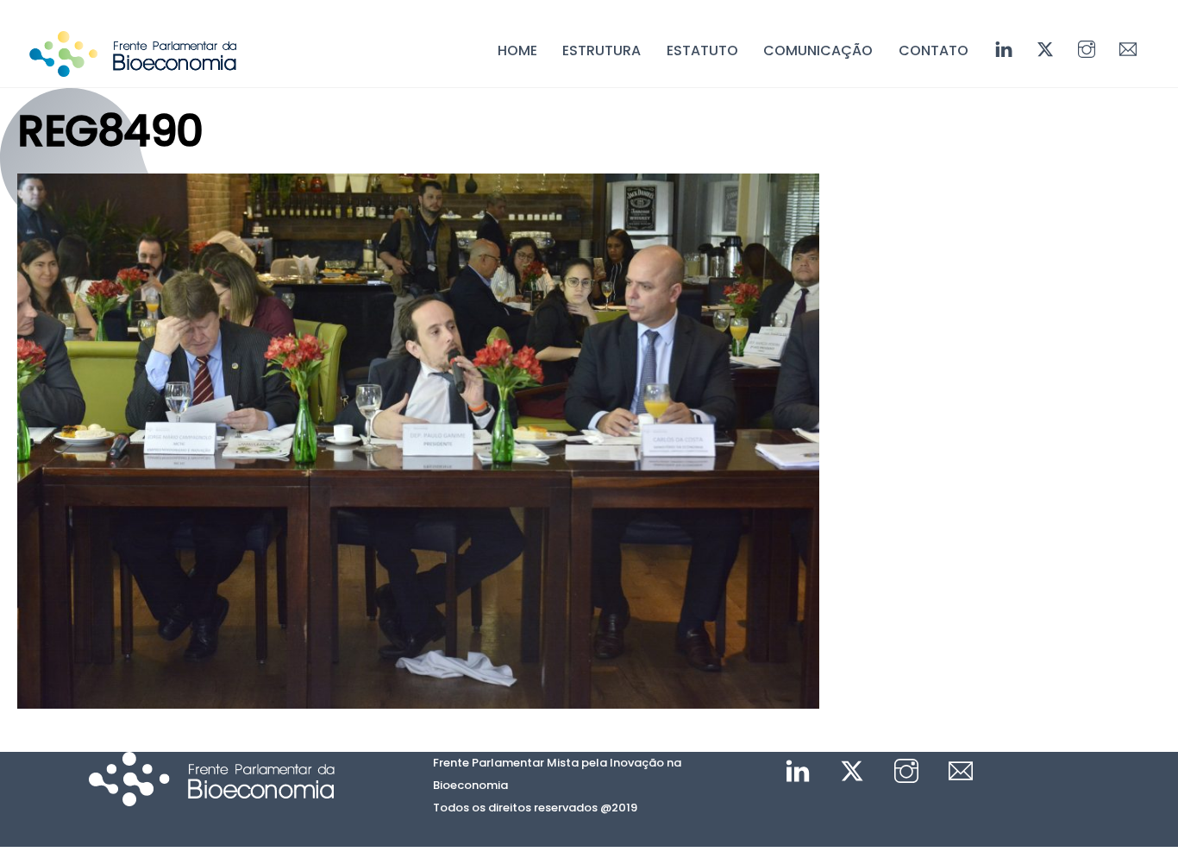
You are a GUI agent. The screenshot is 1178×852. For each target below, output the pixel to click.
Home (517, 50)
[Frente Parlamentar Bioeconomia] (132, 68)
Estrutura (601, 50)
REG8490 (110, 131)
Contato (933, 50)
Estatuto (702, 50)
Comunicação (818, 50)
